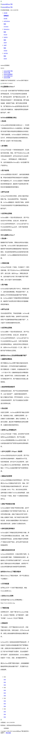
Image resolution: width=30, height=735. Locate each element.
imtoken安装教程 (8, 74)
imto (5, 679)
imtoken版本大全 (8, 76)
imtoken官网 (7, 77)
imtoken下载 (7, 72)
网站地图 (8, 733)
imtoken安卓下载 (8, 71)
